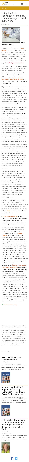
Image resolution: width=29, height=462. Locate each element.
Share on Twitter (19, 460)
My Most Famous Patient (10, 216)
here (8, 211)
